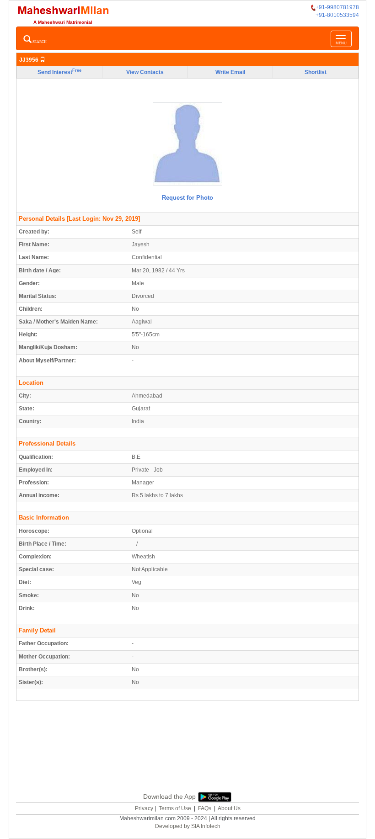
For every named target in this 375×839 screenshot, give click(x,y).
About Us (229, 808)
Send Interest (59, 71)
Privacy (144, 808)
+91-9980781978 (337, 7)
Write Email (230, 72)
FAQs (204, 808)
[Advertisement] (187, 744)
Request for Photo (187, 197)
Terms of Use (175, 808)
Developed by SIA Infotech (187, 826)
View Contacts (145, 72)
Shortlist (316, 72)
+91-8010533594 (337, 15)
